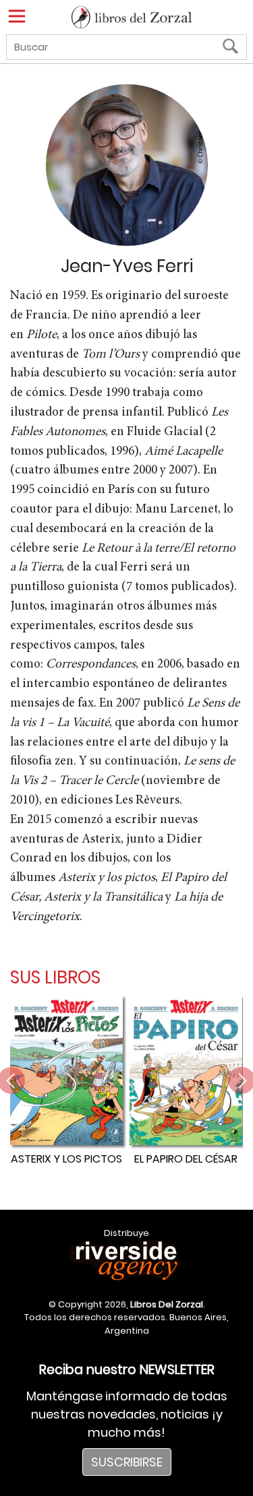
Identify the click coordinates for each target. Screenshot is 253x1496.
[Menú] (16, 16)
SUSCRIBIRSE (127, 1462)
